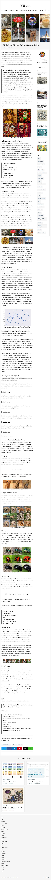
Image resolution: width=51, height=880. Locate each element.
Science (39, 222)
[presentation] (13, 273)
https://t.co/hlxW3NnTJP (9, 167)
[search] (45, 10)
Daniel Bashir (37, 783)
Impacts (39, 187)
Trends (39, 229)
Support (41, 10)
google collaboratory (19, 353)
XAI (44, 232)
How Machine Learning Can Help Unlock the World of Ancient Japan (13, 808)
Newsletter (18, 10)
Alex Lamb (11, 811)
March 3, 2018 (6, 177)
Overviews (19, 744)
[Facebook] (45, 877)
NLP (39, 201)
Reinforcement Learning (41, 219)
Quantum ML (40, 215)
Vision (39, 232)
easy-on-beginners (16, 82)
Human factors (41, 184)
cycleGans (22, 384)
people (6, 99)
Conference (40, 161)
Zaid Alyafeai (42, 59)
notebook (29, 345)
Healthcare (40, 178)
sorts (2, 99)
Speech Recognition (40, 226)
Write (36, 10)
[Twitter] (43, 877)
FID (24, 219)
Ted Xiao (11, 783)
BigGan (8, 98)
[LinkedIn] (49, 877)
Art (13, 744)
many (4, 435)
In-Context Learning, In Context (35, 781)
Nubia (17, 876)
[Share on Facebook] (9, 748)
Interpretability (41, 189)
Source (22, 137)
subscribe (22, 738)
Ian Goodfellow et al (26, 151)
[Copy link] (30, 748)
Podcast (25, 10)
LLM (39, 195)
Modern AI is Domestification (10, 781)
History (39, 181)
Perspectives (40, 207)
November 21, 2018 (8, 623)
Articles (11, 10)
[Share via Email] (25, 748)
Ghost (14, 876)
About (6, 10)
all (31, 98)
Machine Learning (41, 198)
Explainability (40, 169)
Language (40, 192)
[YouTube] (47, 877)
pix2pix (16, 384)
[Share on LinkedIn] (14, 748)
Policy (39, 212)
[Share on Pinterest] (19, 748)
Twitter (8, 740)
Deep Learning (41, 164)
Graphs (39, 175)
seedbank (9, 347)
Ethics (39, 167)
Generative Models (6, 744)
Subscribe (31, 10)
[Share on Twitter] (4, 748)
